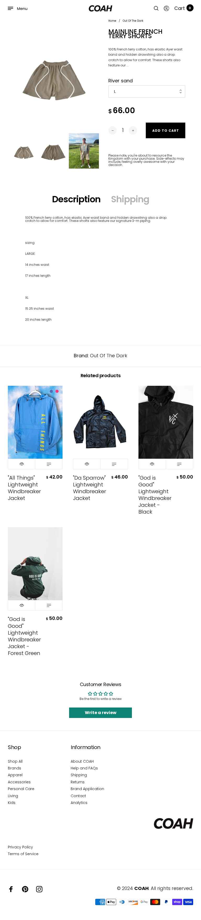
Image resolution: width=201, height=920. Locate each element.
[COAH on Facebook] (11, 889)
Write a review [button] (100, 713)
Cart (182, 8)
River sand (120, 80)
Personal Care (21, 788)
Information (85, 747)
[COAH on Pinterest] (25, 889)
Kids (11, 802)
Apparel (15, 775)
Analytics (79, 802)
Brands (14, 768)
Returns (78, 782)
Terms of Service (23, 853)
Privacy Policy (20, 847)
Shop (14, 747)
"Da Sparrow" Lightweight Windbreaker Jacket (89, 488)
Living (13, 795)
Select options (49, 464)
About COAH (82, 761)
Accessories (19, 782)
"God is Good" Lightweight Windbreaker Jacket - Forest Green (24, 636)
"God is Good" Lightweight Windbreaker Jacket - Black (154, 494)
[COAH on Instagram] (39, 889)
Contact (78, 795)
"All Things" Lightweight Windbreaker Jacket (24, 488)
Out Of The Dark (108, 355)
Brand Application (87, 788)
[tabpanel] (54, 75)
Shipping (130, 199)
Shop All (15, 761)
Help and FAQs (84, 768)
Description (76, 199)
